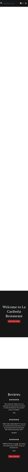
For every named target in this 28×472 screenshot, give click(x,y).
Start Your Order (14, 321)
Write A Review (14, 456)
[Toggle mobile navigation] (25, 3)
